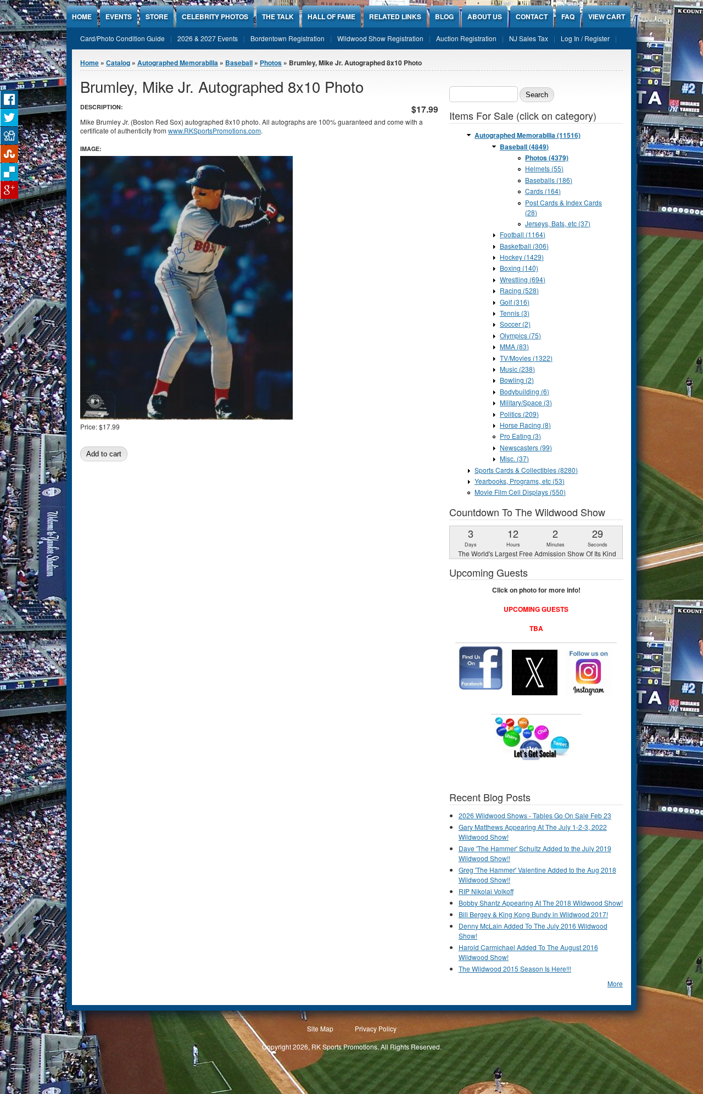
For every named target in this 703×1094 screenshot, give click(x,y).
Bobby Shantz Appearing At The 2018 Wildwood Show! (541, 902)
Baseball (239, 63)
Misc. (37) (514, 458)
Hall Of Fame (331, 16)
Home (82, 16)
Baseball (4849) (524, 147)
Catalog (118, 63)
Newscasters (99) (526, 447)
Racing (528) (519, 290)
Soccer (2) (515, 323)
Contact (532, 16)
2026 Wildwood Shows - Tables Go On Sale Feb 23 (535, 815)
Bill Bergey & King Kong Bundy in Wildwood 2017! (533, 914)
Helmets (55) (544, 168)
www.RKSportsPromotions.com (214, 130)
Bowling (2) (517, 379)
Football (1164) (522, 234)
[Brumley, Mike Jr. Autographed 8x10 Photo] (186, 416)
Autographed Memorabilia (177, 63)
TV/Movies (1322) (526, 357)
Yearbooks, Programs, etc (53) (520, 480)
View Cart (606, 16)
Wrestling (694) (522, 279)
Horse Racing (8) (525, 424)
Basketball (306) (524, 245)
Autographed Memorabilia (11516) (528, 135)
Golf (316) (514, 301)
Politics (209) (519, 413)
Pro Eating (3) (520, 435)
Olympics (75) (520, 335)
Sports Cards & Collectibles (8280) (526, 470)
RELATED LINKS (395, 16)
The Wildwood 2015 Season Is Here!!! (515, 968)
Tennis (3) (514, 312)
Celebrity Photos (215, 16)
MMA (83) (514, 346)
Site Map (320, 1028)
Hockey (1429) (522, 256)
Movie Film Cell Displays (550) (520, 491)
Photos (271, 63)
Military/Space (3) (526, 402)
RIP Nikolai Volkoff (486, 891)
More (615, 983)
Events (118, 16)
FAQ (567, 16)
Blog (444, 16)
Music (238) (517, 368)
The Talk (278, 16)
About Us (484, 16)
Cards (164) (543, 191)
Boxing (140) (519, 267)
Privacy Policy (376, 1028)
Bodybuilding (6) (524, 391)
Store (157, 16)
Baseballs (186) (548, 180)
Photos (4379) (546, 158)
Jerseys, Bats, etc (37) (557, 223)
